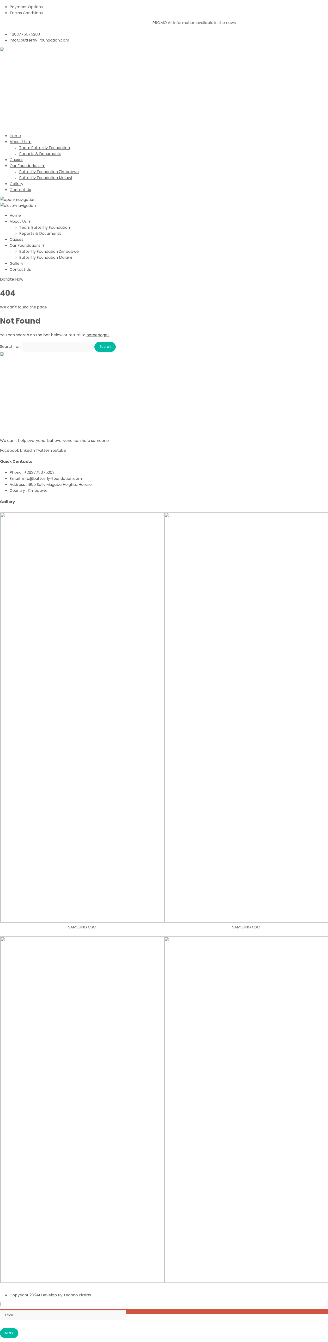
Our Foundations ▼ (27, 166)
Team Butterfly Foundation (44, 147)
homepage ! (97, 335)
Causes (16, 159)
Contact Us (20, 190)
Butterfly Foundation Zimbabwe (49, 172)
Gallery (16, 184)
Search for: (10, 346)
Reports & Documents (40, 153)
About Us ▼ (20, 141)
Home (15, 135)
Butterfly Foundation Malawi (45, 178)
